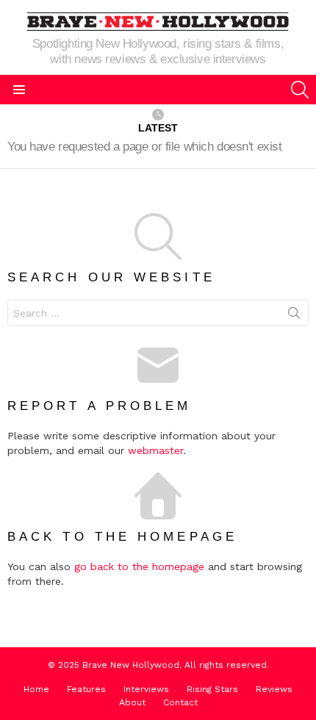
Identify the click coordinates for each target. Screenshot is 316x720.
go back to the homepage (139, 566)
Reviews (274, 689)
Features (86, 689)
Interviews (146, 689)
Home (36, 689)
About (132, 702)
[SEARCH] (300, 89)
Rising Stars (212, 689)
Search (294, 316)
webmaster (155, 450)
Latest (158, 128)
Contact (180, 702)
